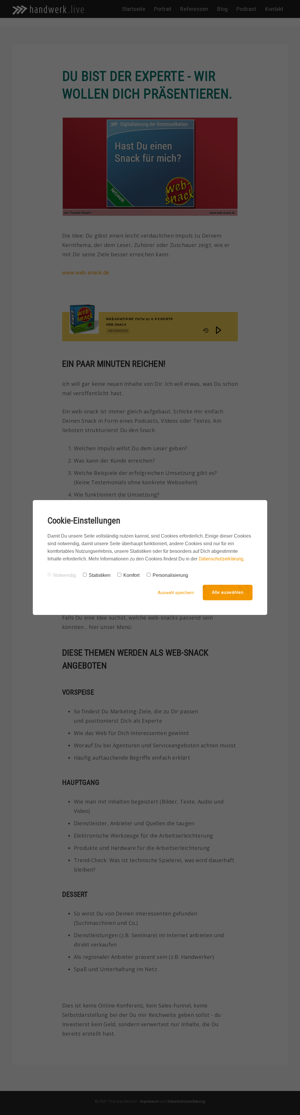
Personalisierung (170, 575)
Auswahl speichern (176, 592)
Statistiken (99, 575)
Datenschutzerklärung (221, 559)
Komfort (131, 575)
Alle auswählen (227, 592)
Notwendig (64, 575)
